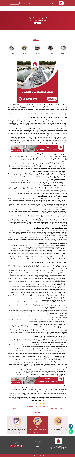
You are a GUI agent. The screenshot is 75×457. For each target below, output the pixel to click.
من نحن (46, 3)
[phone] (71, 426)
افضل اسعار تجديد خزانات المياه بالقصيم (37, 18)
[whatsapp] (71, 431)
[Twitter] (15, 446)
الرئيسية (51, 3)
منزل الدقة (48, 398)
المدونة (29, 3)
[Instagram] (18, 446)
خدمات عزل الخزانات (30, 406)
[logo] (61, 3)
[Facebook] (21, 446)
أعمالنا (35, 3)
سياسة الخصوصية (37, 443)
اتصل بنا (24, 3)
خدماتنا (41, 3)
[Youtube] (11, 446)
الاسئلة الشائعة (37, 441)
